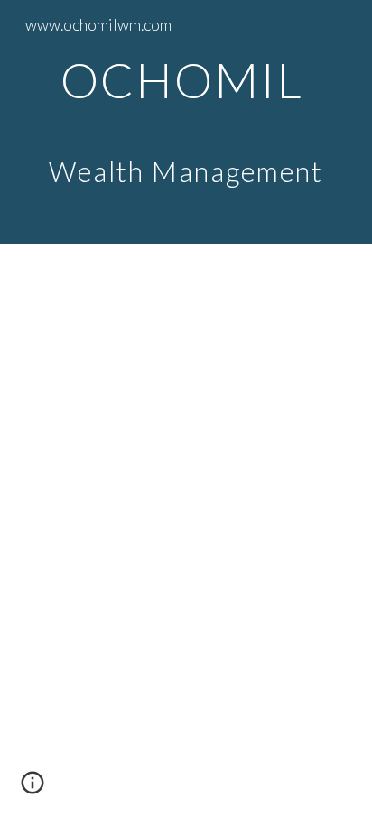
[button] (32, 789)
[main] (186, 122)
